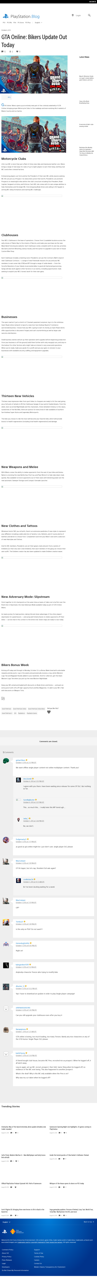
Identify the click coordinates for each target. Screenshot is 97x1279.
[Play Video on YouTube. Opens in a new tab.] (63, 91)
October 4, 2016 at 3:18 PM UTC (26, 863)
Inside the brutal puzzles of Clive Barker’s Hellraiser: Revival (69, 1155)
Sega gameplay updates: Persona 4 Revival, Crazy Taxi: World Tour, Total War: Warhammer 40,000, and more (71, 1210)
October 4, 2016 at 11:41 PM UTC (26, 1010)
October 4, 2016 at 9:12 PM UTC (26, 967)
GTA (15, 713)
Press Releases (7, 1260)
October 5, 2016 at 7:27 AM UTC (26, 1031)
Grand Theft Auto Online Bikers (36, 709)
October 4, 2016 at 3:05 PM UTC (33, 781)
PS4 (14, 23)
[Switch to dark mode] (73, 15)
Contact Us (38, 1263)
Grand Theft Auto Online (19, 709)
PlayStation (25, 16)
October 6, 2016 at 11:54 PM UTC (26, 1055)
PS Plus (28, 23)
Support (37, 1250)
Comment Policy (7, 1250)
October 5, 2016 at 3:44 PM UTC (33, 821)
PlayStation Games (32, 713)
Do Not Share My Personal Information (15, 1270)
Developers (6, 1267)
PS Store (21, 23)
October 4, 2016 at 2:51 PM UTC (26, 762)
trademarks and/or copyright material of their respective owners (39, 1242)
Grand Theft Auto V (7, 713)
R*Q (9, 97)
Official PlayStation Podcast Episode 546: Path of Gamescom (21, 1183)
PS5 (4, 23)
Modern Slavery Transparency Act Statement (49, 1267)
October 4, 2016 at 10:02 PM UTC (26, 988)
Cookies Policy (39, 1257)
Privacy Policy (6, 1257)
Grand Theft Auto (6, 709)
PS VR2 (9, 23)
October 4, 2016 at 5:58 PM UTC (26, 924)
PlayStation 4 (21, 713)
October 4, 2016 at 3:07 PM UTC (33, 802)
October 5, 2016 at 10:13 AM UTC (33, 882)
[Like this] (16, 1133)
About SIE (5, 1253)
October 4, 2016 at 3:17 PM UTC (26, 841)
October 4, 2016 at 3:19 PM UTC (26, 902)
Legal (3, 1263)
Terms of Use (38, 1253)
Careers (36, 1260)
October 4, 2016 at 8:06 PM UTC (26, 945)
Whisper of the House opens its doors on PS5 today (67, 1183)
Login (78, 15)
